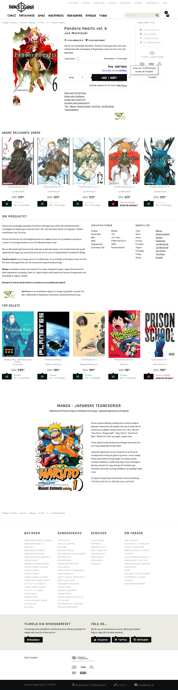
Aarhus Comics (31, 573)
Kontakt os (64, 540)
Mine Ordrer (97, 557)
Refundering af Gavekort (70, 603)
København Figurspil (34, 550)
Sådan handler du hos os (70, 597)
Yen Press (96, 106)
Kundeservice (125, 3)
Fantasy (159, 237)
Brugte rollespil (66, 580)
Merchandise (56, 15)
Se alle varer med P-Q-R (74, 100)
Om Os (127, 570)
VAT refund (63, 600)
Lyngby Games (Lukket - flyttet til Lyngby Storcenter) (36, 590)
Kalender (112, 3)
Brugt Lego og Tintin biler (71, 577)
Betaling (62, 547)
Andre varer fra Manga (74, 96)
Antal (71, 77)
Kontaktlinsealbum (68, 607)
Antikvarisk (27, 15)
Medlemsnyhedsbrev (134, 583)
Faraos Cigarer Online (35, 600)
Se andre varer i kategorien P (77, 103)
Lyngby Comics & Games (36, 577)
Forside (13, 23)
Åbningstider (99, 3)
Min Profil (96, 543)
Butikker (86, 3)
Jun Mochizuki (107, 106)
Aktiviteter (30, 603)
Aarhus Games (31, 570)
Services (99, 533)
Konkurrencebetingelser (137, 563)
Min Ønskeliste (98, 547)
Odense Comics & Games (36, 567)
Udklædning (74, 15)
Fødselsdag (130, 567)
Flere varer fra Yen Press (75, 93)
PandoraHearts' (72, 110)
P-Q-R (41, 23)
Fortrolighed (64, 560)
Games (41, 15)
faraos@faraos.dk (145, 685)
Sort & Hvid (160, 251)
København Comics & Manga (38, 540)
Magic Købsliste (66, 573)
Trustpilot (152, 77)
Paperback (160, 241)
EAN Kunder (63, 567)
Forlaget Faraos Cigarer (137, 573)
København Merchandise (36, 563)
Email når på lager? (129, 205)
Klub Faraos (122, 85)
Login (165, 3)
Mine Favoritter (99, 550)
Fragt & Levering (66, 543)
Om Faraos (133, 533)
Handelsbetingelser (68, 563)
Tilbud (103, 15)
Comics (23, 23)
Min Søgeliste (98, 553)
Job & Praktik (131, 540)
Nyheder (91, 15)
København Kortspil (34, 553)
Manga (32, 23)
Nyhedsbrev (97, 560)
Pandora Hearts (58, 23)
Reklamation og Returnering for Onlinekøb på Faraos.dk (71, 554)
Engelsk (159, 257)
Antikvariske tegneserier (71, 570)
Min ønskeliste (152, 3)
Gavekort (139, 3)
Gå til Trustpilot (30, 658)
